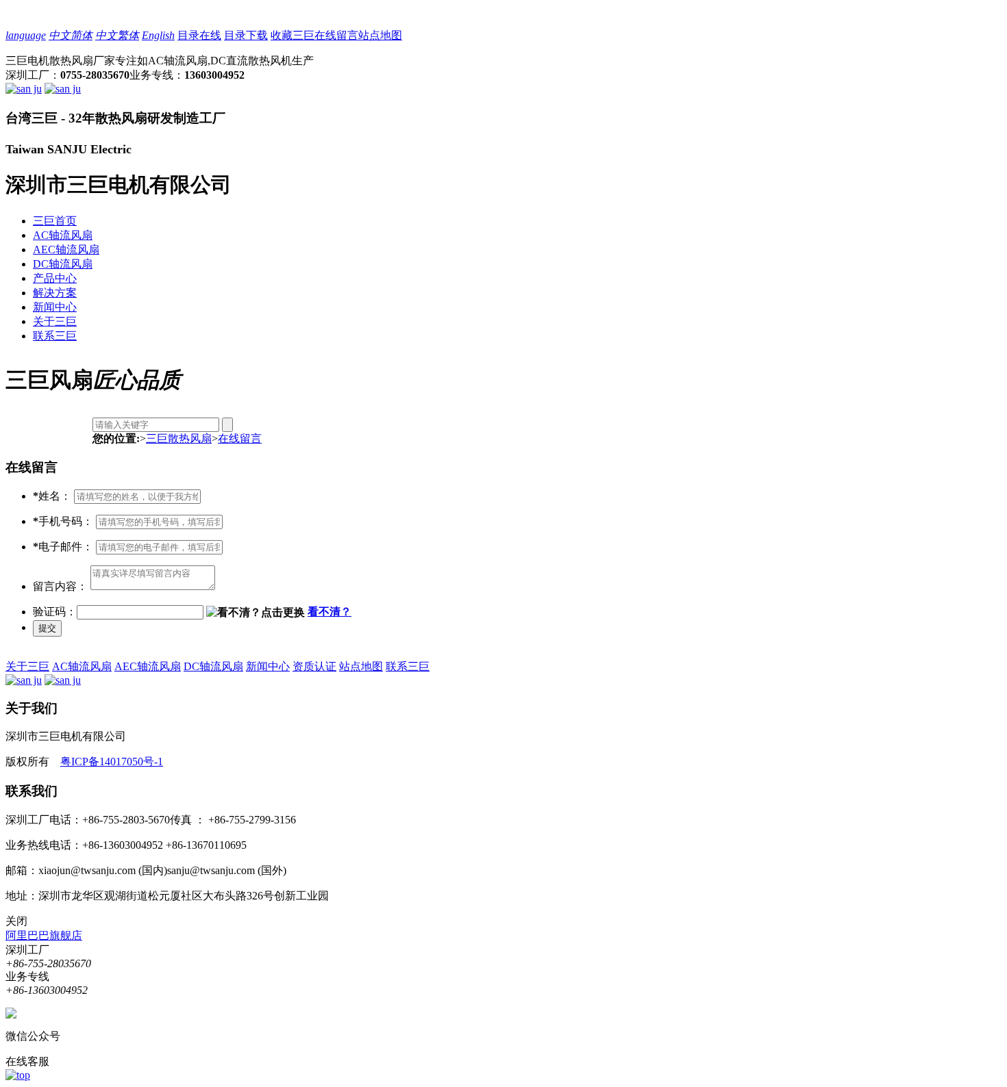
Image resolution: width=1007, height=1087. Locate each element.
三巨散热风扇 (179, 438)
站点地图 (380, 35)
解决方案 (55, 292)
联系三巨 (55, 336)
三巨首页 (55, 221)
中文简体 (70, 35)
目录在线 (199, 35)
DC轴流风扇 (62, 264)
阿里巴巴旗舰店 (43, 935)
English (158, 35)
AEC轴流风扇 (66, 249)
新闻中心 (55, 307)
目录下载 (246, 35)
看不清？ (329, 611)
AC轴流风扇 (62, 235)
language (25, 35)
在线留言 (336, 35)
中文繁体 (117, 35)
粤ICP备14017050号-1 (111, 761)
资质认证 (314, 666)
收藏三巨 (292, 35)
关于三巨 (55, 321)
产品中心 (55, 278)
